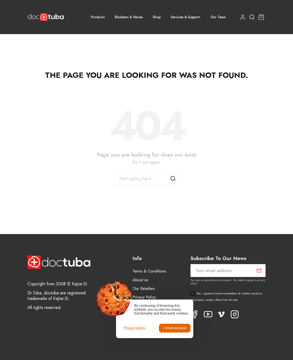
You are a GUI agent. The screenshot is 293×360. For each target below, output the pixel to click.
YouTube (208, 314)
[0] (262, 17)
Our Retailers (144, 288)
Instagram (234, 314)
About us (140, 280)
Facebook (194, 314)
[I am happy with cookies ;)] (174, 328)
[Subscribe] (259, 270)
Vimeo (221, 314)
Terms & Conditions (149, 271)
